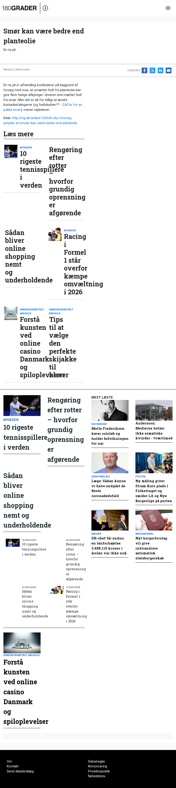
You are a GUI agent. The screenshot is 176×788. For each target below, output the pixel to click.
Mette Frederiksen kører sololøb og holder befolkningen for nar (110, 436)
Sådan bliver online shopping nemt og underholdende (15, 256)
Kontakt (13, 766)
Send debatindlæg (20, 771)
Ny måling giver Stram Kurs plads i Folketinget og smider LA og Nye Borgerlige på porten (153, 491)
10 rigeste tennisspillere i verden (30, 169)
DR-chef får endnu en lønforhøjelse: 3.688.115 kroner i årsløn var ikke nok (109, 545)
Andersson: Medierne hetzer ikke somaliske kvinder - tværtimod (154, 430)
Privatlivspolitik (99, 771)
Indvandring (144, 533)
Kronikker (99, 424)
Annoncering (97, 766)
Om (9, 761)
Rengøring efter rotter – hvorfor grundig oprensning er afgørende (59, 181)
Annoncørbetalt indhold (30, 311)
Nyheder (26, 147)
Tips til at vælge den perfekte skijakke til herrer (59, 347)
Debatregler (96, 761)
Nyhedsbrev (96, 776)
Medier (96, 533)
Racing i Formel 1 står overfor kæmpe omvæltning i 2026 (74, 264)
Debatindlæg (100, 476)
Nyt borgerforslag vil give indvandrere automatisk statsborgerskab (151, 548)
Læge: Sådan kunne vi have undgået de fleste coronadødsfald (108, 488)
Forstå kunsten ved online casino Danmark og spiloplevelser (30, 347)
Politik (140, 476)
